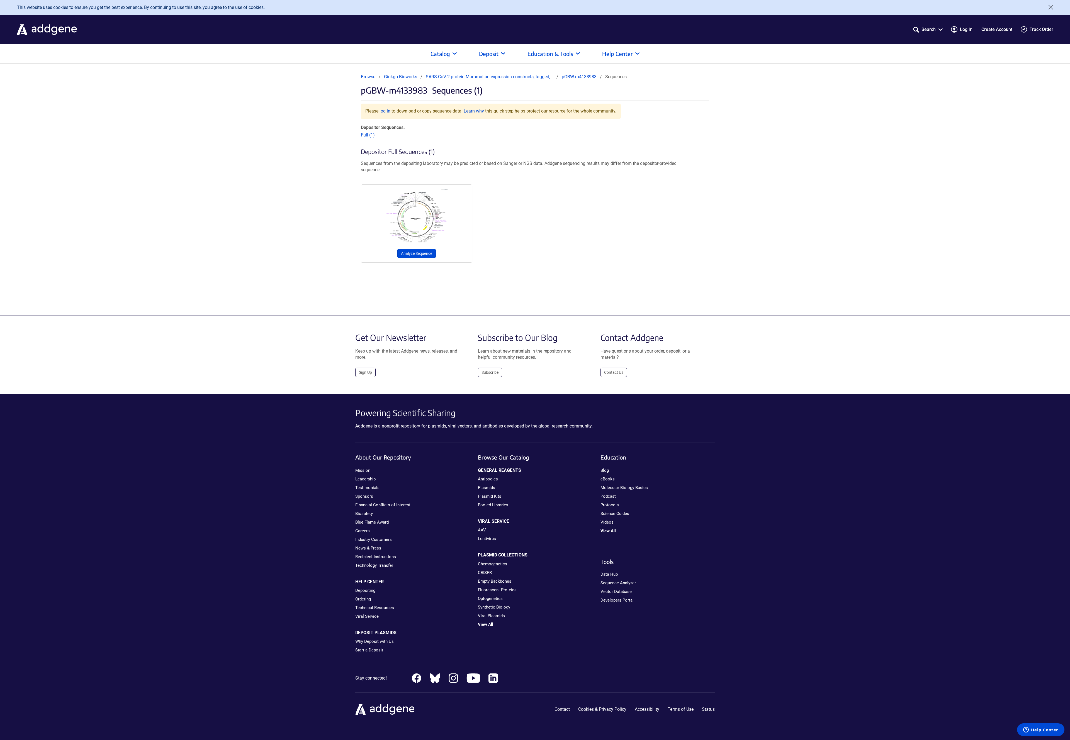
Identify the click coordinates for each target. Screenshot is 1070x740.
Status (708, 709)
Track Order (1041, 29)
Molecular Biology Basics (624, 487)
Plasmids (486, 487)
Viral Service (367, 616)
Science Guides (614, 513)
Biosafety (364, 513)
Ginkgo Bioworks (400, 76)
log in (385, 111)
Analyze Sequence (416, 253)
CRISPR (485, 572)
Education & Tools (550, 53)
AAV (482, 530)
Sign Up (365, 372)
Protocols (609, 504)
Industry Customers (373, 539)
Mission (362, 470)
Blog (604, 470)
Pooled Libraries (493, 504)
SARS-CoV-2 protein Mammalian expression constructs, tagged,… (490, 76)
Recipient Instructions (375, 556)
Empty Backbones (494, 581)
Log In (966, 29)
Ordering (363, 599)
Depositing (365, 590)
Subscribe (489, 372)
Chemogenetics (492, 563)
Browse (368, 76)
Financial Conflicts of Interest (382, 504)
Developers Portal (617, 600)
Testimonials (367, 487)
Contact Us (613, 372)
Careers (362, 530)
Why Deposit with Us (374, 641)
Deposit (488, 53)
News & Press (368, 548)
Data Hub (609, 574)
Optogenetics (490, 598)
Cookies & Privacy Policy (602, 709)
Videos (607, 522)
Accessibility (647, 709)
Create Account (996, 29)
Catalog (440, 53)
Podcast (608, 496)
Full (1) (368, 135)
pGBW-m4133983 (579, 76)
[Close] (1049, 7)
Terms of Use (681, 709)
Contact (562, 709)
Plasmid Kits (489, 496)
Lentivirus (487, 538)
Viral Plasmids (491, 615)
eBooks (607, 479)
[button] (928, 29)
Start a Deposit (369, 650)
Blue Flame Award (372, 522)
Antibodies (488, 479)
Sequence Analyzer (618, 582)
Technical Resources (374, 607)
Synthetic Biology (494, 607)
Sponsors (364, 496)
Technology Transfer (374, 565)
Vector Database (616, 591)
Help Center (617, 53)
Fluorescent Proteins (497, 589)
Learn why (474, 111)
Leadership (365, 479)
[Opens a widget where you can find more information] (1040, 730)
